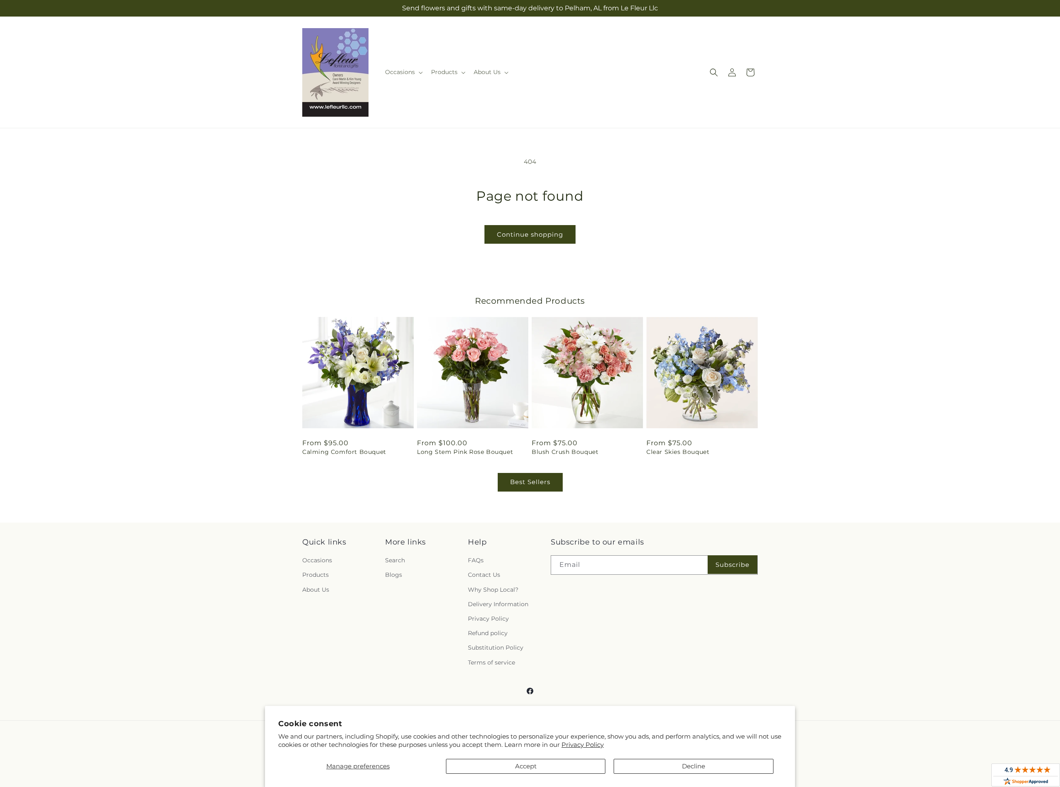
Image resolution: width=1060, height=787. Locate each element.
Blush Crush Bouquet (565, 452)
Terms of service (491, 662)
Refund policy (488, 633)
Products (315, 574)
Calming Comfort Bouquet (344, 452)
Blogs (393, 574)
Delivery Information (498, 604)
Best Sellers (530, 482)
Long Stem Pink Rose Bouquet (465, 452)
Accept (526, 766)
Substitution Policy (495, 647)
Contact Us (484, 574)
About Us (315, 589)
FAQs (476, 560)
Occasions (317, 560)
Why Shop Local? (493, 589)
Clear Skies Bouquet (677, 452)
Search (395, 560)
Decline (693, 766)
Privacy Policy (582, 745)
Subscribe (732, 565)
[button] (403, 72)
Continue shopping (530, 234)
